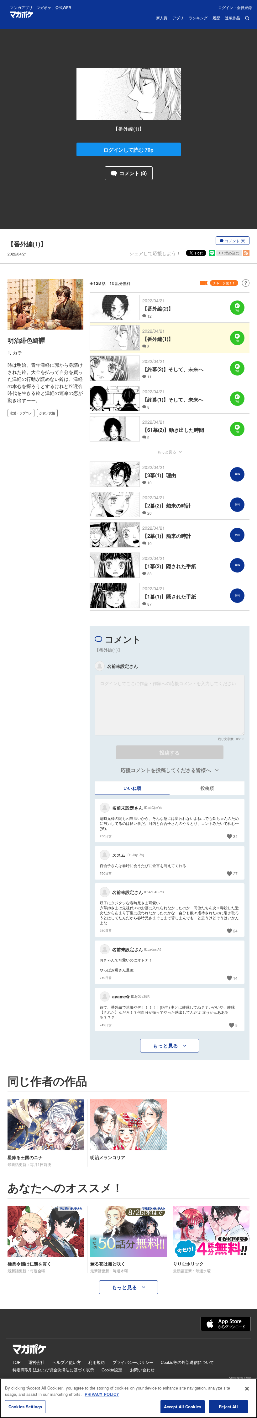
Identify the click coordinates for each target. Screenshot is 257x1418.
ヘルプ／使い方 (66, 1362)
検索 (247, 18)
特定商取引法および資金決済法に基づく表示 (53, 1370)
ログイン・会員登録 (235, 7)
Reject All (228, 1407)
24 (235, 930)
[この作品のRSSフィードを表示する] (246, 253)
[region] (128, 1398)
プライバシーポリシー (133, 1362)
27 (235, 873)
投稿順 (207, 788)
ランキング (198, 18)
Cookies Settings (25, 1407)
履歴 (216, 18)
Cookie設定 (112, 1370)
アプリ (178, 18)
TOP (17, 1362)
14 (235, 978)
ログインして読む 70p (128, 149)
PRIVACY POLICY (102, 1394)
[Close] (247, 1388)
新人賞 (161, 18)
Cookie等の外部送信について (187, 1362)
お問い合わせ (142, 1370)
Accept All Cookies (182, 1407)
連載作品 (232, 18)
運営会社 (36, 1362)
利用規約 (96, 1362)
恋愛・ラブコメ (21, 413)
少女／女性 (47, 413)
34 (235, 836)
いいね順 (132, 788)
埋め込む (231, 252)
